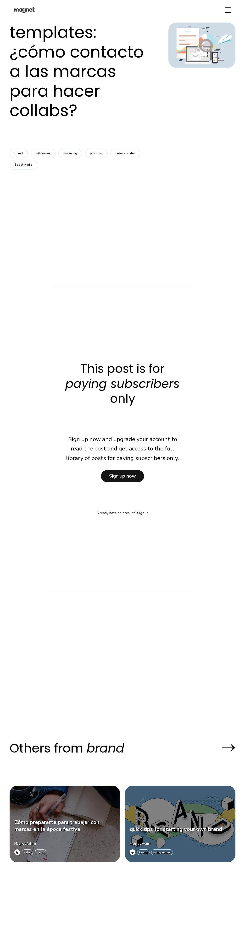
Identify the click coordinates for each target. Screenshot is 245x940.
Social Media (23, 165)
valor (27, 852)
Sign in (143, 513)
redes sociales (125, 153)
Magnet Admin (25, 843)
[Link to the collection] (223, 747)
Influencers (43, 153)
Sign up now (122, 476)
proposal (96, 153)
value (40, 852)
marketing (70, 153)
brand (19, 153)
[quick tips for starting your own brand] (180, 824)
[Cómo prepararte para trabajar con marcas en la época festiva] (65, 824)
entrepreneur (162, 852)
